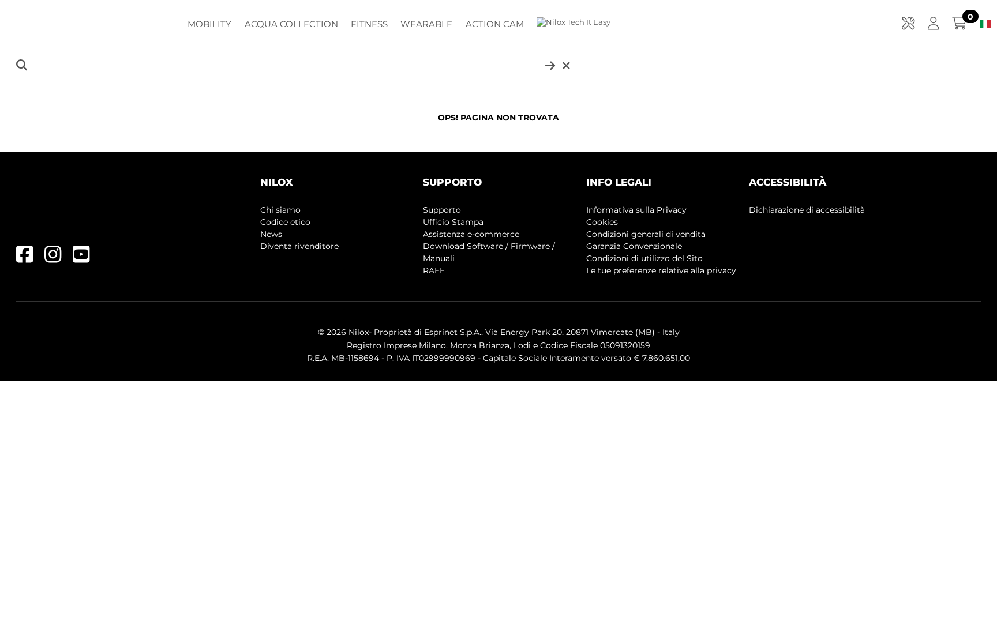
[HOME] (86, 22)
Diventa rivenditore (299, 246)
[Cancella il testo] (566, 66)
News (271, 234)
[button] (908, 24)
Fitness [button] (369, 23)
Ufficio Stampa (453, 222)
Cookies (602, 222)
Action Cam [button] (495, 23)
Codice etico (285, 222)
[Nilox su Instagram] (58, 258)
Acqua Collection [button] (291, 23)
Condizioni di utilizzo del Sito (644, 258)
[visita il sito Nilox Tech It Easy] (573, 22)
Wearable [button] (426, 23)
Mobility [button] (209, 23)
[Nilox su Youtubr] (87, 258)
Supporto (442, 210)
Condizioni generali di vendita (646, 234)
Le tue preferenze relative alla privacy (661, 270)
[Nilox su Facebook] (30, 258)
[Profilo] (933, 24)
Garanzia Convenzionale (634, 246)
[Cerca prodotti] (550, 66)
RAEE (434, 270)
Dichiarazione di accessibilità (807, 210)
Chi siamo (280, 210)
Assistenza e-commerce (471, 234)
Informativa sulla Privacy (636, 210)
